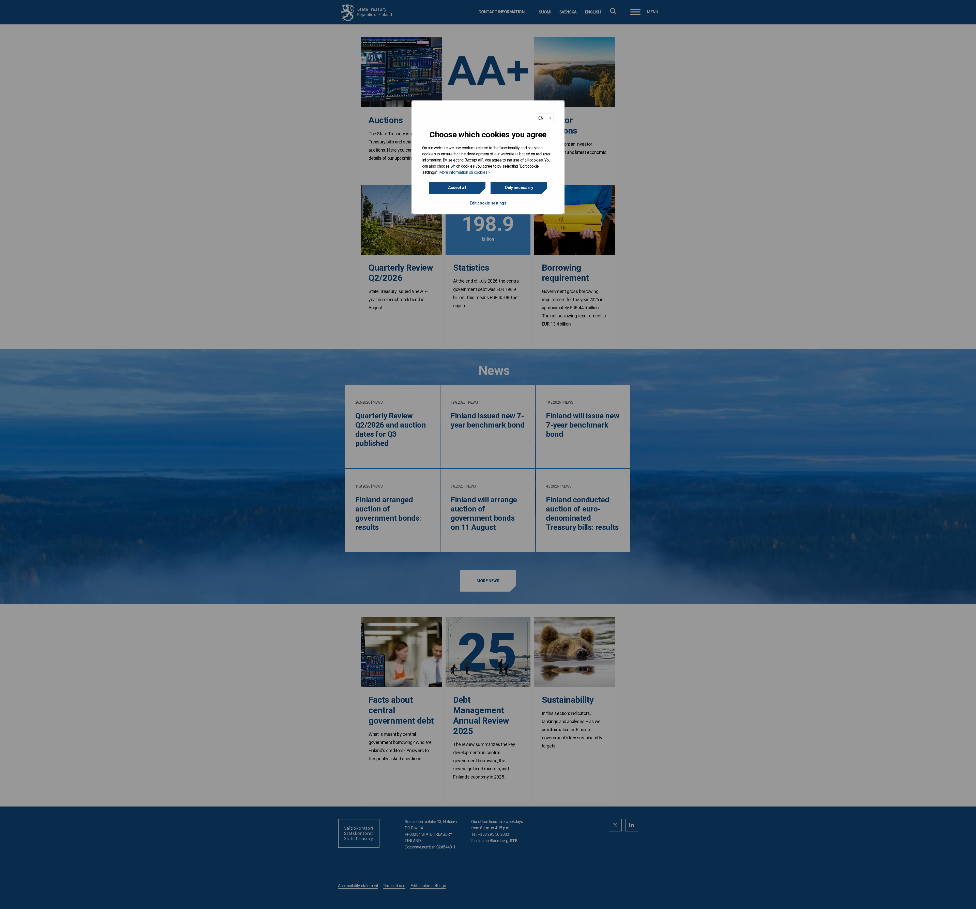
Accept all (457, 187)
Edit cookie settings (488, 203)
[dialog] (488, 157)
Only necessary (519, 187)
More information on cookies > (464, 172)
